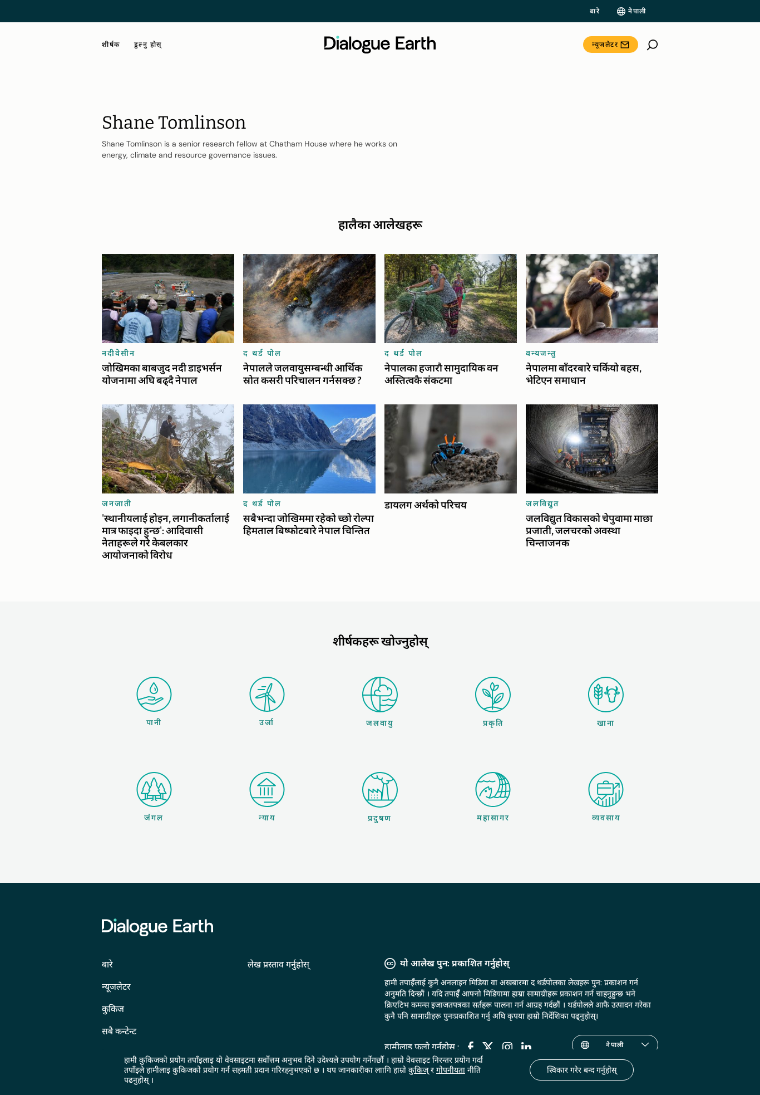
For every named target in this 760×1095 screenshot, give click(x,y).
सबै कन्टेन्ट (119, 1031)
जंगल (154, 818)
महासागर (493, 818)
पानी (154, 722)
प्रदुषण (380, 818)
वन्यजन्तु (541, 353)
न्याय (267, 818)
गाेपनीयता (450, 1070)
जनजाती (117, 503)
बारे (595, 11)
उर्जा (266, 722)
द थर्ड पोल (262, 353)
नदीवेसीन (118, 353)
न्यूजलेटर (605, 44)
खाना (606, 723)
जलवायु (379, 723)
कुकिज (113, 1009)
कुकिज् (418, 1070)
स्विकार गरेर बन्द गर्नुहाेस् (581, 1070)
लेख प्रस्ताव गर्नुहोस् (278, 964)
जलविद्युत (542, 503)
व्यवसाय (606, 818)
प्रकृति (493, 723)
